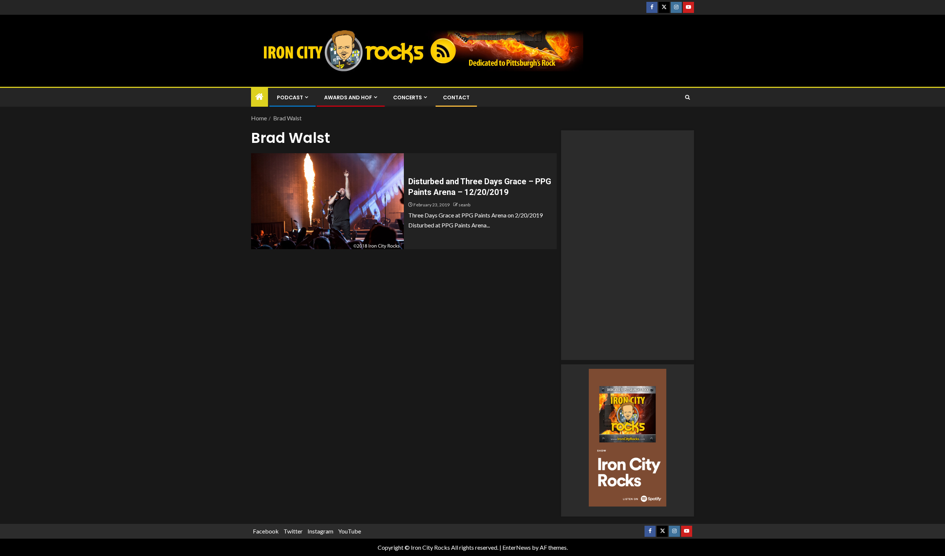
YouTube (349, 531)
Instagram (320, 531)
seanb (464, 204)
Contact (456, 97)
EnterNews (516, 547)
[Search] (687, 97)
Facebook (266, 531)
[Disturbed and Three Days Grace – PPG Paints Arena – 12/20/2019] (327, 201)
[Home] (259, 97)
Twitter (293, 531)
